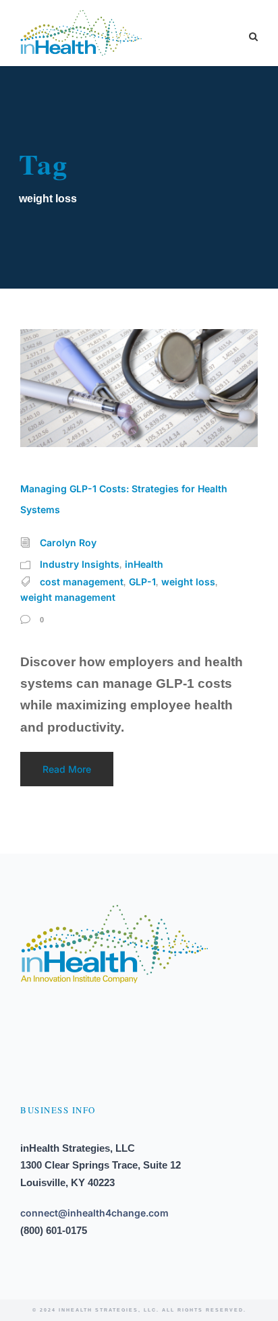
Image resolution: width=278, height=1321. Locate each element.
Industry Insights (79, 564)
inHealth (144, 564)
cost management (81, 581)
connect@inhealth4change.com (94, 1213)
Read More (67, 769)
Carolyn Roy (68, 542)
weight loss (188, 581)
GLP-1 (142, 581)
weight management (67, 597)
